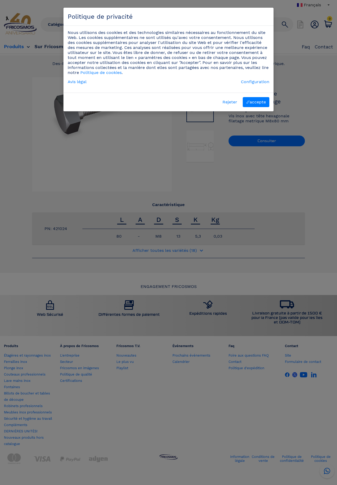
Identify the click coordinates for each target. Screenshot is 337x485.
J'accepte (256, 101)
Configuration (255, 81)
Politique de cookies (101, 72)
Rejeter (229, 101)
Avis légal (77, 81)
